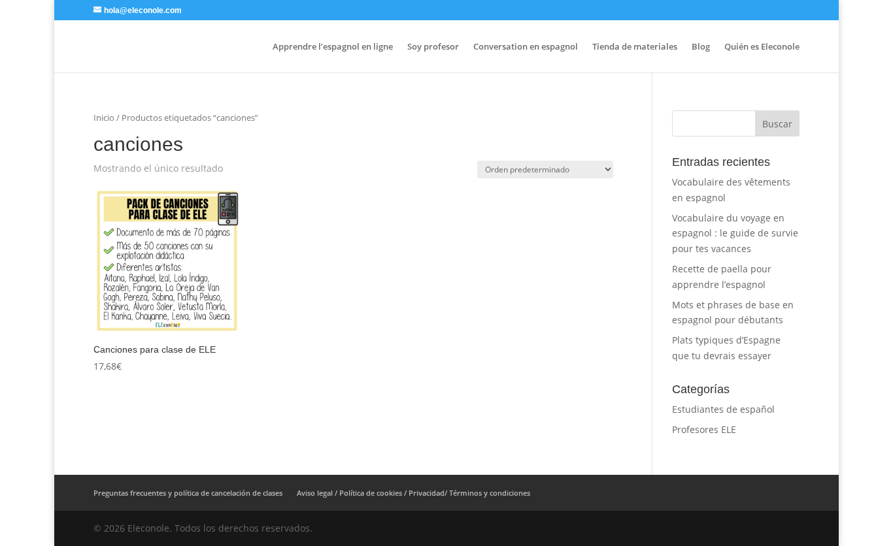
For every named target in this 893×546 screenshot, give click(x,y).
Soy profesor (433, 47)
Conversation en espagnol (525, 47)
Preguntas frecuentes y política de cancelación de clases (187, 493)
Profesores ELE (704, 429)
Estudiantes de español (723, 409)
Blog (701, 47)
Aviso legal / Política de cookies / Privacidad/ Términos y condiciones (413, 493)
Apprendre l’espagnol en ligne (333, 47)
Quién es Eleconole (762, 47)
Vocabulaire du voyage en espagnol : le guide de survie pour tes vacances (735, 233)
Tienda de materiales (634, 47)
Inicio (103, 117)
